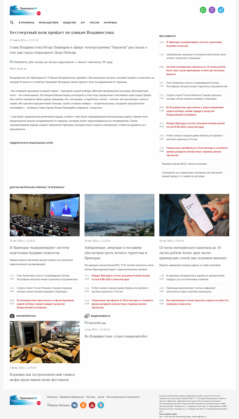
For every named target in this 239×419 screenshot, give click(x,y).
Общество (69, 22)
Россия (94, 22)
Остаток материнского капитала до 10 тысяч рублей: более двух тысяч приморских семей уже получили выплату (196, 71)
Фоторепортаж (26, 315)
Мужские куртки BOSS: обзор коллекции (184, 164)
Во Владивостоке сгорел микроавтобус (116, 336)
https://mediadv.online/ (168, 414)
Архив (101, 396)
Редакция (52, 396)
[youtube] (92, 405)
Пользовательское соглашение (122, 396)
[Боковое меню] (12, 23)
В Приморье (26, 22)
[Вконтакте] (74, 405)
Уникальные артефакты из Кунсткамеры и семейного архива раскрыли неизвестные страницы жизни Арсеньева (197, 152)
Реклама (90, 396)
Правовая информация (72, 396)
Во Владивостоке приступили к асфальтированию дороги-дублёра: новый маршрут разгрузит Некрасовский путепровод (195, 111)
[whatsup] (203, 10)
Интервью (110, 22)
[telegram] (221, 10)
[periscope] (101, 405)
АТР (83, 22)
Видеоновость (100, 315)
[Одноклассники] (83, 405)
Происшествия (48, 22)
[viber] (212, 10)
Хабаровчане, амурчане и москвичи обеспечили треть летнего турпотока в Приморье (116, 253)
